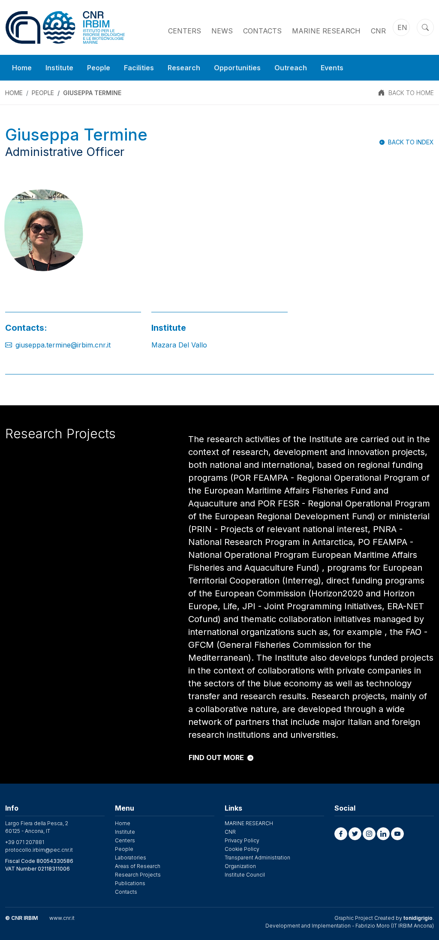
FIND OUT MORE (216, 757)
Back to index (411, 142)
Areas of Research (137, 866)
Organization (240, 866)
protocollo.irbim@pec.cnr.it (39, 850)
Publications (130, 883)
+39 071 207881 (24, 842)
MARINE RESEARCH (326, 31)
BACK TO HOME (411, 92)
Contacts (262, 31)
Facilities (139, 67)
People (98, 67)
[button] (340, 833)
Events (332, 67)
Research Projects (138, 874)
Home (22, 67)
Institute (59, 67)
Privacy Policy (242, 840)
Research (184, 67)
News (222, 31)
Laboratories (130, 857)
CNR (378, 31)
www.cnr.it (62, 918)
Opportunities (237, 67)
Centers (184, 31)
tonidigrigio (418, 918)
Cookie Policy (242, 849)
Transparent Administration (257, 857)
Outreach (290, 67)
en (402, 27)
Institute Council (245, 874)
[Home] (65, 27)
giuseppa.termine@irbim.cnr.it (63, 345)
